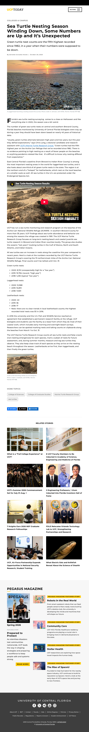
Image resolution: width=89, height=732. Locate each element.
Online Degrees (52, 712)
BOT (21, 712)
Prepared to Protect (15, 634)
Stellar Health (55, 649)
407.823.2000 (61, 722)
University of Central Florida (44, 700)
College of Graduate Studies (39, 394)
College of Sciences (16, 394)
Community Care (57, 626)
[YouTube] (49, 705)
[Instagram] (55, 705)
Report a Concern (42, 716)
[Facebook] (34, 705)
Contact (28, 712)
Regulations (30, 716)
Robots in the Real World (61, 600)
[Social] (44, 705)
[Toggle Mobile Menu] (81, 2)
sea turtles (12, 399)
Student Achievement (58, 716)
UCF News (72, 716)
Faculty (36, 712)
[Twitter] (39, 705)
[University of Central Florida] (21, 2)
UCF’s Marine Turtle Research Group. (37, 146)
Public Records (18, 716)
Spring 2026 (14, 625)
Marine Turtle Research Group (67, 394)
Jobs (42, 712)
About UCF (13, 712)
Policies (63, 712)
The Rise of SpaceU (58, 667)
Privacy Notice (74, 712)
